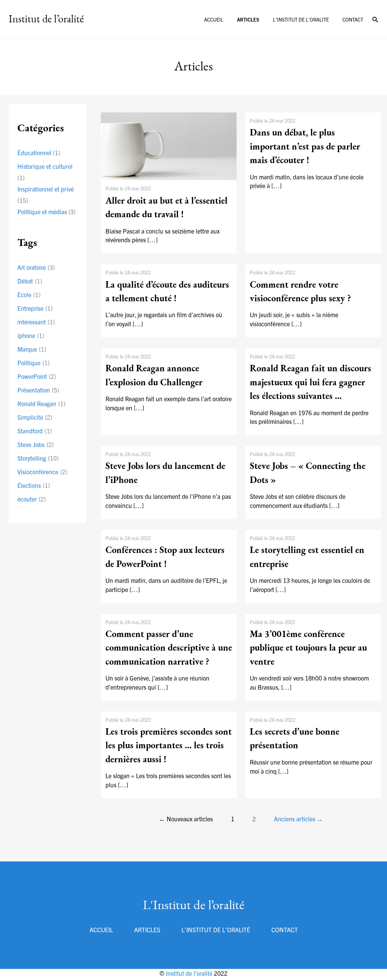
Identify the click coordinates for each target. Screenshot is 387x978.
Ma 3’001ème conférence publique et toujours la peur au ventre (308, 648)
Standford (34, 430)
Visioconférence (42, 471)
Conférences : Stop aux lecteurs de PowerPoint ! (164, 557)
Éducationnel (34, 152)
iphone (30, 335)
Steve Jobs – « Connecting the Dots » (307, 473)
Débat (29, 281)
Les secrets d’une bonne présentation (294, 739)
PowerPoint (36, 376)
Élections (33, 485)
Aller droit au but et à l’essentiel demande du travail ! (166, 208)
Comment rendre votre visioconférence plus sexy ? (300, 292)
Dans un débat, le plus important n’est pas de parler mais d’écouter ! (305, 147)
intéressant (36, 321)
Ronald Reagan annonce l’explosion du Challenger (154, 375)
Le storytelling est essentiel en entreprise (307, 557)
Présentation (38, 390)
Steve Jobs (35, 444)
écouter (31, 499)
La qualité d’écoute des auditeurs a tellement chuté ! (167, 292)
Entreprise (35, 308)
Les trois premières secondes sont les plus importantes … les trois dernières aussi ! (168, 746)
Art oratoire (36, 267)
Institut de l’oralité (190, 973)
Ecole (28, 294)
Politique (33, 362)
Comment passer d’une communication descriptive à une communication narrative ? (168, 648)
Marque (31, 349)
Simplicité (34, 417)
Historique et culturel (45, 166)
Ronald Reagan (41, 403)
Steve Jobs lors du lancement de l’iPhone (165, 473)
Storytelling (38, 458)
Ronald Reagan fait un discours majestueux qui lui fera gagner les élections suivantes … (310, 382)
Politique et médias (42, 211)
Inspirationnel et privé (45, 189)
